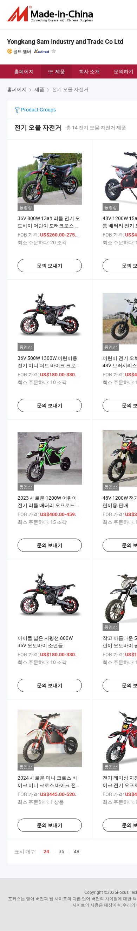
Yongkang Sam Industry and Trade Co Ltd (65, 41)
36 (61, 851)
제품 (60, 71)
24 (46, 851)
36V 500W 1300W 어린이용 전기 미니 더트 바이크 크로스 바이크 (49, 365)
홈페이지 (24, 71)
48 (76, 851)
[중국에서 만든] (51, 14)
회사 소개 (89, 71)
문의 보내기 (50, 265)
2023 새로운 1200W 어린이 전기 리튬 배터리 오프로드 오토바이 (49, 505)
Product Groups (38, 109)
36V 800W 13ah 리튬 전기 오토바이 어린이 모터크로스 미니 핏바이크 (49, 225)
